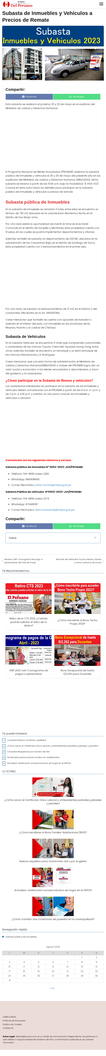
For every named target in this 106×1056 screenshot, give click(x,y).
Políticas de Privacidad (14, 1020)
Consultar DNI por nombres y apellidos (26, 740)
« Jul (52, 988)
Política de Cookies (12, 1024)
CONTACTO (8, 1028)
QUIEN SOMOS (9, 1017)
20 (53, 971)
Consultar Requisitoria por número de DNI (28, 751)
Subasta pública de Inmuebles (21, 936)
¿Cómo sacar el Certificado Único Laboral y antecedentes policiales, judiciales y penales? (53, 745)
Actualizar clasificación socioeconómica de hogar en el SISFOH (39, 763)
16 (96, 966)
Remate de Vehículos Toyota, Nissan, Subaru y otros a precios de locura (79, 561)
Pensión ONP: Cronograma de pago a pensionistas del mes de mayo (23, 561)
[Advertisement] (53, 140)
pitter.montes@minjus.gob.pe (53, 485)
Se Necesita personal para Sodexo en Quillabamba (33, 757)
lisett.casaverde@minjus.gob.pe (54, 510)
